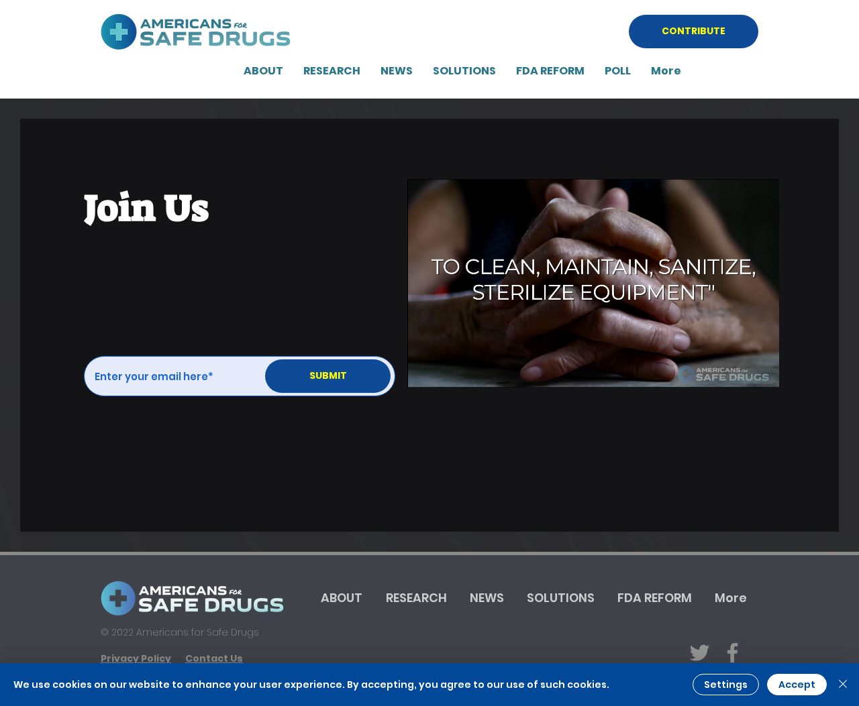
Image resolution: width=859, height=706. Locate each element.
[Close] (843, 684)
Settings (726, 684)
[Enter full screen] (761, 369)
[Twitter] (700, 653)
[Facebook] (732, 653)
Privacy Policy (136, 658)
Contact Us (214, 658)
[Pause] (425, 369)
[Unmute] (447, 369)
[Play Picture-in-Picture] (738, 369)
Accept (796, 684)
